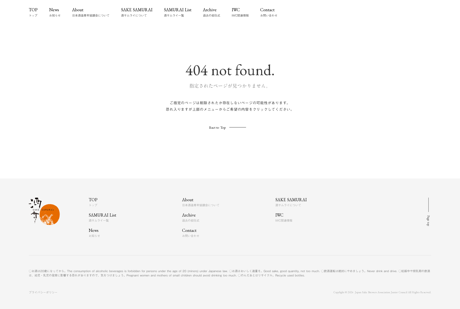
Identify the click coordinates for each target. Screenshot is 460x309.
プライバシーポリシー (43, 292)
